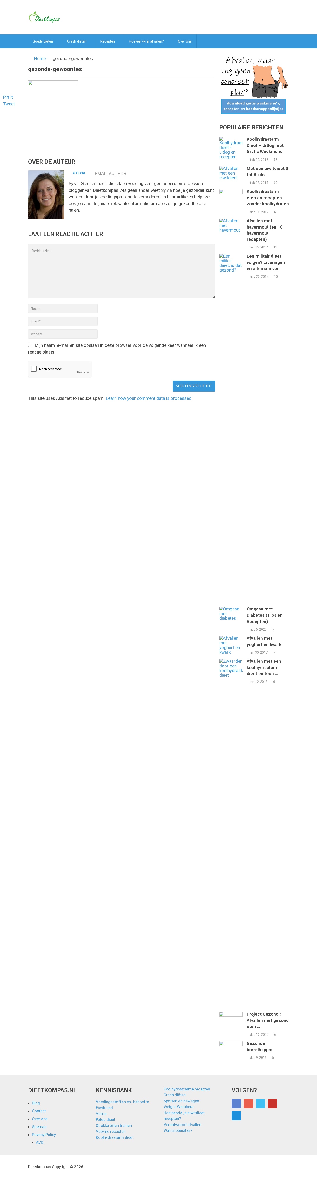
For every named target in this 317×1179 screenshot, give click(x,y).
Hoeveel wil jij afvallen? (146, 41)
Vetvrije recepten (111, 1131)
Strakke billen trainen (114, 1125)
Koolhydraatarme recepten (187, 1089)
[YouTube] (272, 1103)
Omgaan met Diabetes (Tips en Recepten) (265, 615)
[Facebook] (236, 1103)
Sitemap (39, 1126)
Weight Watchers (179, 1106)
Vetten (101, 1113)
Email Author (110, 173)
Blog (36, 1103)
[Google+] (248, 1103)
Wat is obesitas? (178, 1130)
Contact (39, 1111)
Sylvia (79, 173)
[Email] (236, 1115)
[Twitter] (260, 1103)
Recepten (107, 41)
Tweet (9, 103)
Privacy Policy (44, 1134)
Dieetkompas (39, 1166)
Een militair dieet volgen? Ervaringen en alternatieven (266, 262)
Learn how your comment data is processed (148, 398)
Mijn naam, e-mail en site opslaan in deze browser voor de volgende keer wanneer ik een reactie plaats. (117, 349)
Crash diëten (76, 41)
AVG (40, 1142)
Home (40, 58)
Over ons (185, 41)
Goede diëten (43, 41)
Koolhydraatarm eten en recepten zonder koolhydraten (268, 197)
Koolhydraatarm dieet (115, 1137)
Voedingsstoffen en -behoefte (122, 1102)
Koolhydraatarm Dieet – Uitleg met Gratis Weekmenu (265, 145)
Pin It (8, 97)
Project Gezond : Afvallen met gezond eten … (268, 1020)
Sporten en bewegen (181, 1101)
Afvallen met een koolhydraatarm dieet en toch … (264, 667)
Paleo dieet (105, 1119)
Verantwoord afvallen (182, 1124)
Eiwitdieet (104, 1107)
